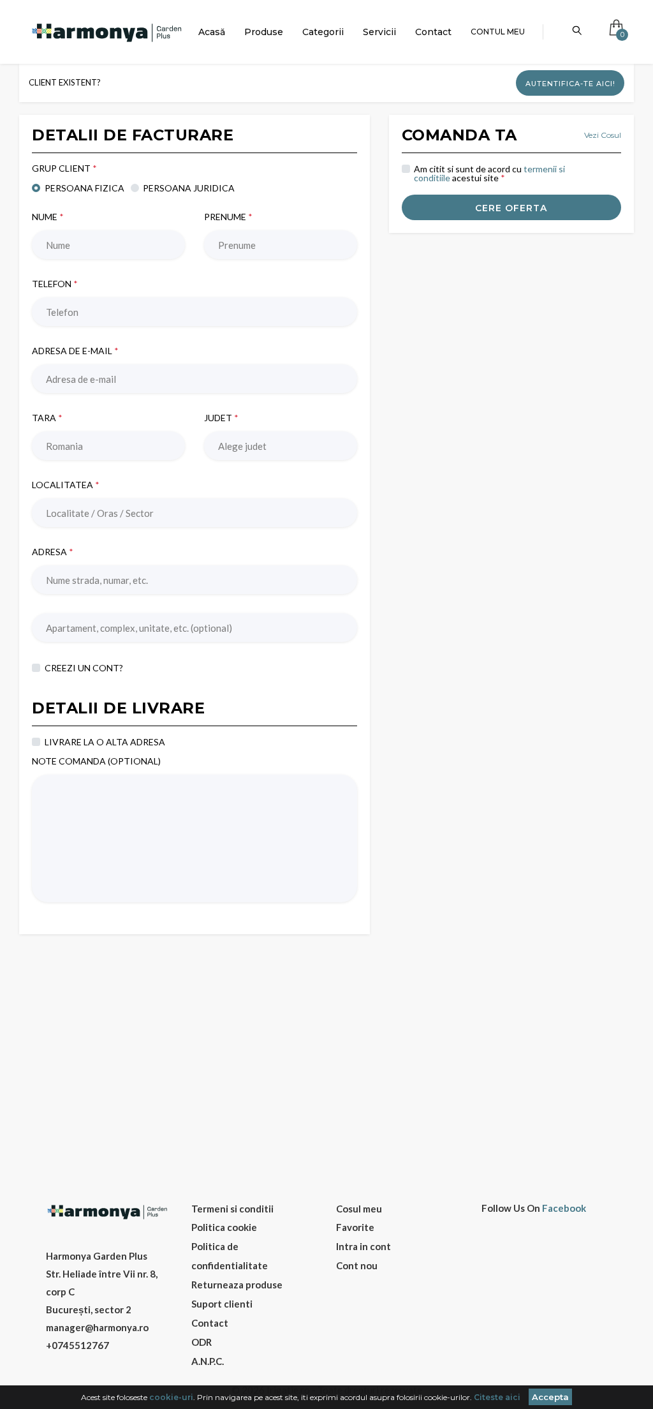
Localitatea (65, 485)
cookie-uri (171, 1397)
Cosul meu (359, 1209)
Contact (433, 32)
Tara (47, 418)
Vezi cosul (602, 135)
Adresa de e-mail (75, 351)
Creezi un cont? (84, 667)
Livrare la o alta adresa (105, 741)
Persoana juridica (189, 188)
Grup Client (64, 168)
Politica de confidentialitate (229, 1256)
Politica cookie (224, 1227)
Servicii (379, 32)
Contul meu (498, 31)
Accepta (550, 1397)
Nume (48, 216)
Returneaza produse (236, 1284)
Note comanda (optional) (96, 761)
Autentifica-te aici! (570, 83)
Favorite (355, 1227)
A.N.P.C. (207, 1361)
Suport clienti (222, 1303)
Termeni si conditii (232, 1209)
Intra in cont (363, 1246)
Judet (221, 418)
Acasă (211, 32)
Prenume (228, 216)
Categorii (323, 32)
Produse (263, 32)
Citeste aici (497, 1397)
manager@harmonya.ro (97, 1327)
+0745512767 (77, 1345)
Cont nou (357, 1265)
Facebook (564, 1208)
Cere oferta (511, 208)
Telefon (55, 284)
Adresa (52, 552)
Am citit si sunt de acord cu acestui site (489, 173)
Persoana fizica (84, 188)
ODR (201, 1342)
